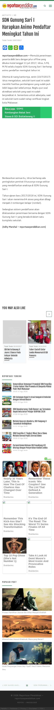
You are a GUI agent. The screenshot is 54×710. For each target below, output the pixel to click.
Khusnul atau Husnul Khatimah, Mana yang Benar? (23, 639)
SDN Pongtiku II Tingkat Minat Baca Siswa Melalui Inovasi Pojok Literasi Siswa (30, 434)
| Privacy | (23, 708)
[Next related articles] (49, 314)
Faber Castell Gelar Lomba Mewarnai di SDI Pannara (38, 352)
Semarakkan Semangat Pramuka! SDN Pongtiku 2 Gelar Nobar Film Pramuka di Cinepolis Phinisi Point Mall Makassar (32, 386)
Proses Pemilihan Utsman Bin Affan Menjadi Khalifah (24, 612)
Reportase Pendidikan (30, 695)
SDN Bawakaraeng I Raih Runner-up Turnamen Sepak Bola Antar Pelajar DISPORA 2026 (32, 410)
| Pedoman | (14, 708)
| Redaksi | (4, 708)
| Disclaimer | (33, 708)
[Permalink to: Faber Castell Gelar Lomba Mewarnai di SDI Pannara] (39, 332)
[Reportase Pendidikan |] (19, 5)
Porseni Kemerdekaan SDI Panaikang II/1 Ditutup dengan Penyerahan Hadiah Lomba (30, 446)
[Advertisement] (27, 146)
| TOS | (41, 708)
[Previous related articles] (43, 314)
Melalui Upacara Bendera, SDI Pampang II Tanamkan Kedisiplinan (30, 422)
